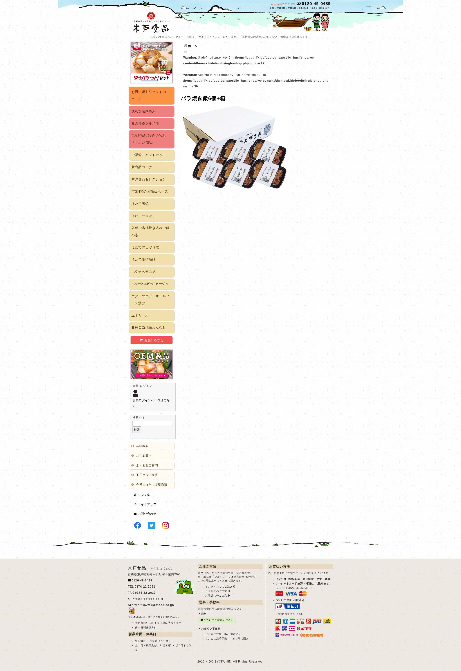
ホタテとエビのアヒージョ (149, 284)
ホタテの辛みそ (143, 272)
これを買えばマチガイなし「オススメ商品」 (148, 139)
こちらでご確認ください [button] (218, 620)
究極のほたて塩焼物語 (151, 484)
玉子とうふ (140, 315)
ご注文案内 (144, 455)
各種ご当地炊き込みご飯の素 (150, 231)
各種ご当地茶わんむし (148, 327)
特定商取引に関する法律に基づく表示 (158, 622)
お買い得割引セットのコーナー (148, 95)
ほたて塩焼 (140, 203)
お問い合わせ (147, 513)
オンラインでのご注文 (219, 586)
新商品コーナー (143, 167)
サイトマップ (147, 504)
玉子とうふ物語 (147, 474)
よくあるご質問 (147, 465)
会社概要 (142, 446)
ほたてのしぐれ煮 (145, 247)
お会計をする (154, 340)
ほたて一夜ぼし (143, 216)
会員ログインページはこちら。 (151, 403)
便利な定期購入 (143, 111)
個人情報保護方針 (146, 627)
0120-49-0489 (316, 3)
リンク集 (144, 494)
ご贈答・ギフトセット (148, 155)
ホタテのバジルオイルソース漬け (150, 299)
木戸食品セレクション (148, 179)
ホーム (192, 45)
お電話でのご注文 (216, 595)
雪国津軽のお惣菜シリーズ (149, 191)
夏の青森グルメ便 (145, 123)
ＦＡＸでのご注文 (216, 591)
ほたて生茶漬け (143, 259)
